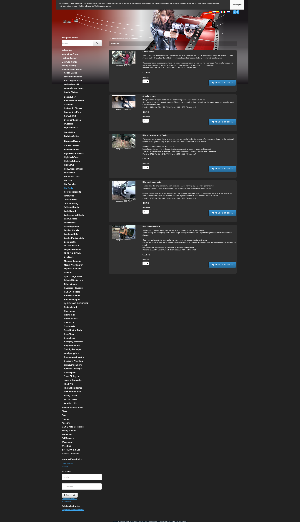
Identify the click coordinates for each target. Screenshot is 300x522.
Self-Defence (68, 438)
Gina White (69, 132)
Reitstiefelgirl (70, 307)
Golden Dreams (71, 146)
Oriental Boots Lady (73, 280)
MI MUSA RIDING (72, 253)
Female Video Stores (72, 69)
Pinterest (65, 466)
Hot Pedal (115, 44)
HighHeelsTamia (72, 161)
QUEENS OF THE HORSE (76, 303)
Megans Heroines (72, 249)
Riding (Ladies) (69, 430)
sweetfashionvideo (73, 380)
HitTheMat (69, 165)
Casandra (68, 104)
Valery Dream (70, 395)
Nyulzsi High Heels (73, 276)
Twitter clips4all (67, 463)
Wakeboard (67, 442)
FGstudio (68, 124)
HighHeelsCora (71, 157)
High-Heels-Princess (74, 153)
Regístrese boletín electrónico (73, 510)
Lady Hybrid (70, 211)
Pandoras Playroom (73, 288)
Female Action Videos (72, 407)
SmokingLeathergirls (74, 357)
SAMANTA (69, 322)
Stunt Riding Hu (72, 376)
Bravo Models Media (74, 100)
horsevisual (69, 172)
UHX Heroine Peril (73, 391)
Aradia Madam (71, 92)
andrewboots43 (71, 84)
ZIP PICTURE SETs (71, 450)
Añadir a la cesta (223, 82)
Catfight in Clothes (73, 108)
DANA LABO (70, 116)
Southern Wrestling (73, 361)
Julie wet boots (71, 207)
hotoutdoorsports (72, 192)
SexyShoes (69, 338)
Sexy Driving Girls (73, 330)
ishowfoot (69, 196)
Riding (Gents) (69, 65)
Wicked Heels (70, 399)
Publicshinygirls (72, 299)
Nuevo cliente (67, 501)
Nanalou (68, 272)
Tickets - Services (70, 453)
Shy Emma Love (72, 345)
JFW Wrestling (71, 203)
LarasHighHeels (71, 226)
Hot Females (70, 184)
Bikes (64, 411)
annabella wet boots (73, 88)
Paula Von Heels (72, 292)
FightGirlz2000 (71, 127)
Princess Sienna (72, 295)
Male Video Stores (70, 54)
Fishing (65, 419)
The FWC (68, 384)
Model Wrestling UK (73, 265)
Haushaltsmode (71, 149)
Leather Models (71, 230)
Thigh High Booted (73, 388)
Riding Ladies (71, 319)
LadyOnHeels (70, 219)
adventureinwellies (73, 77)
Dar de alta (70, 495)
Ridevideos (69, 311)
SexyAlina (69, 334)
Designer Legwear (72, 120)
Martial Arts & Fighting (73, 427)
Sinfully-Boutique (72, 349)
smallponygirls (71, 353)
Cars (64, 415)
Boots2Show (70, 97)
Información (89, 6)
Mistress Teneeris (72, 261)
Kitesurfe (66, 423)
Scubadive (67, 434)
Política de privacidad (103, 6)
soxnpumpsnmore (73, 365)
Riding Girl (69, 315)
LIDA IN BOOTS (71, 245)
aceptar (238, 5)
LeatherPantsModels (74, 238)
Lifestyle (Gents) (69, 62)
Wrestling (66, 446)
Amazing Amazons (73, 80)
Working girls (70, 403)
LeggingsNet (70, 242)
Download (146, 77)
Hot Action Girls (72, 176)
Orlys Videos (70, 284)
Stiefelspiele (70, 372)
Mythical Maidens (72, 268)
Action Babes (70, 73)
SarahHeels (69, 326)
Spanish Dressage (73, 368)
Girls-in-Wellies (71, 136)
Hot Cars (68, 180)
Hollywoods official (73, 169)
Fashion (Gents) (69, 58)
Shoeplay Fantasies (73, 342)
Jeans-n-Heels (71, 199)
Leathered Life (71, 234)
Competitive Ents (72, 112)
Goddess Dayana (72, 141)
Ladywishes (69, 223)
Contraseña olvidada (69, 499)
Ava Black (69, 257)
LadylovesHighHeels (74, 215)
